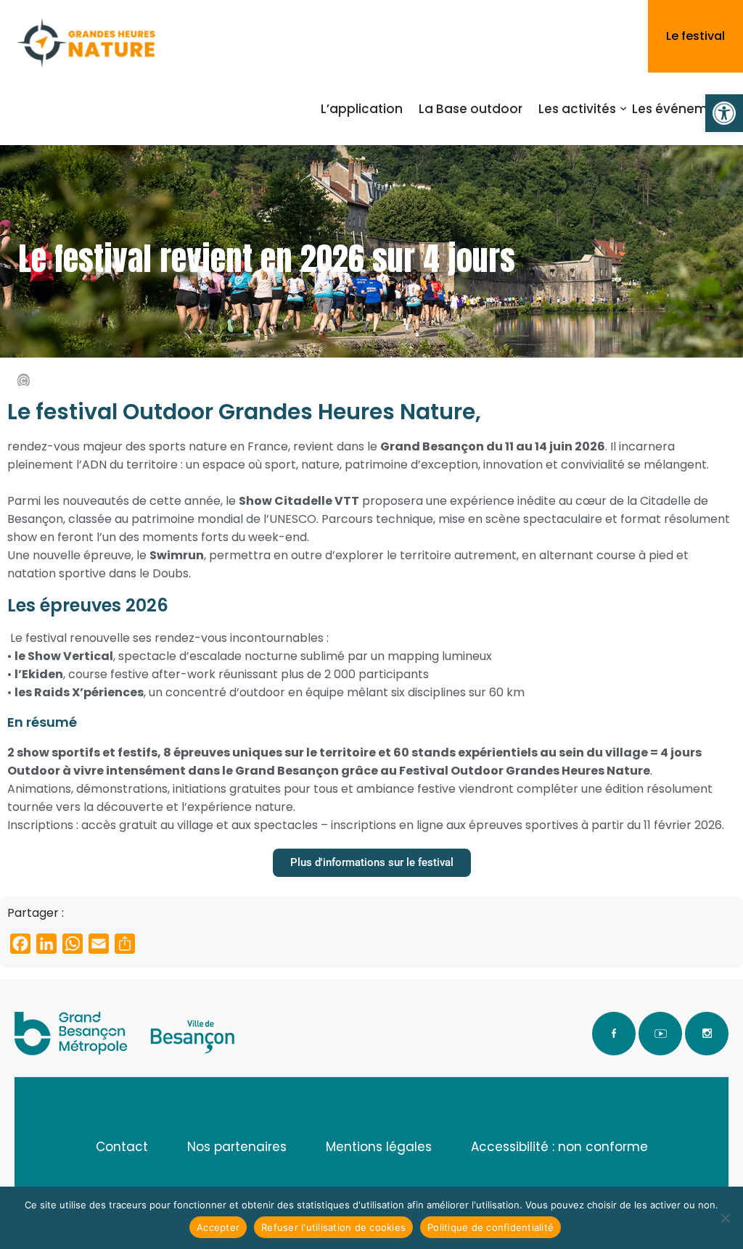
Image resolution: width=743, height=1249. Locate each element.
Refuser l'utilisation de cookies (333, 1227)
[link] (724, 113)
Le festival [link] (695, 36)
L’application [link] (362, 109)
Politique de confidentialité (490, 1227)
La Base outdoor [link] (470, 109)
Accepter (218, 1227)
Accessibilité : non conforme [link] (559, 1146)
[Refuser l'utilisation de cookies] (725, 1218)
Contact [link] (122, 1146)
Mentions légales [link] (379, 1146)
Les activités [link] (577, 109)
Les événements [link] (683, 109)
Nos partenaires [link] (237, 1146)
